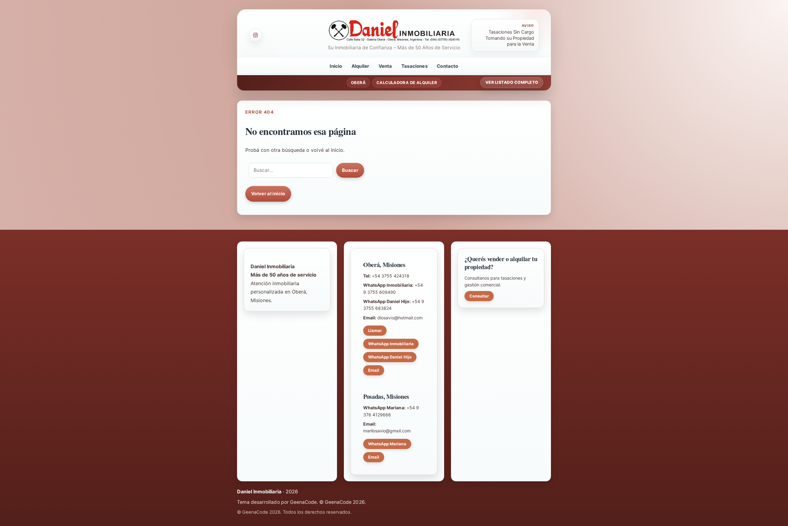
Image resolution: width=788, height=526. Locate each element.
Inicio (336, 66)
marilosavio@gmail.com (387, 430)
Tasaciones (414, 66)
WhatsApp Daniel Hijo (390, 356)
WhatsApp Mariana (387, 443)
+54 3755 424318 (390, 275)
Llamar (375, 330)
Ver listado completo (511, 82)
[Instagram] (255, 35)
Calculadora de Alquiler (406, 82)
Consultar (479, 295)
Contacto (447, 66)
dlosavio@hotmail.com (400, 317)
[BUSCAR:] (291, 170)
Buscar (350, 170)
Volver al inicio (268, 193)
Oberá (358, 82)
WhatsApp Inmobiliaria (391, 343)
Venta (385, 66)
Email (373, 370)
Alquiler (360, 66)
